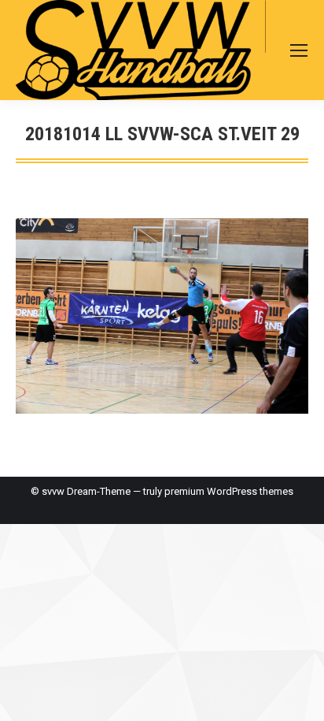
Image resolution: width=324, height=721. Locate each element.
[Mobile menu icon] (298, 50)
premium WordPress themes (228, 491)
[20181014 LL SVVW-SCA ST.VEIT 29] (162, 316)
